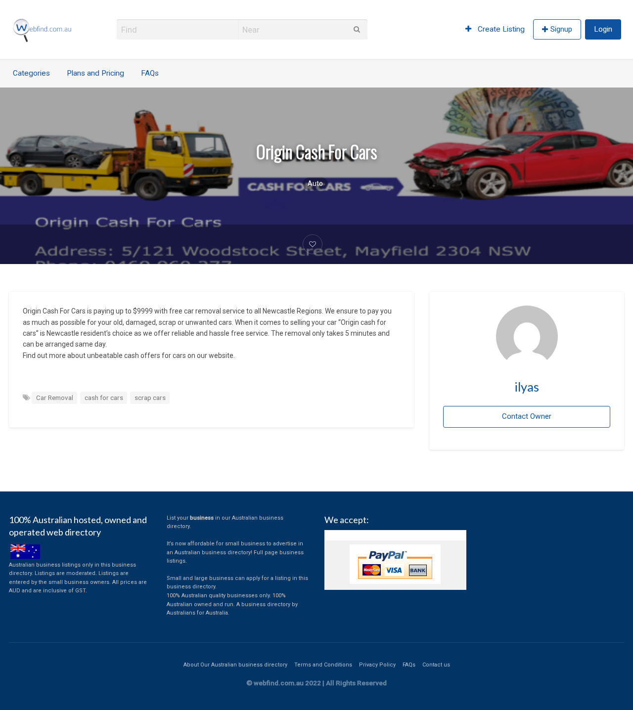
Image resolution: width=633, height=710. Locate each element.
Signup (561, 29)
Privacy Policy (377, 665)
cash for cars (104, 397)
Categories (31, 73)
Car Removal (54, 397)
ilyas (526, 386)
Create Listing (500, 29)
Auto (315, 183)
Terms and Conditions (323, 665)
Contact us (436, 665)
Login (603, 29)
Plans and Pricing (95, 73)
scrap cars (150, 397)
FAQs (150, 73)
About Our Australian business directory (235, 665)
